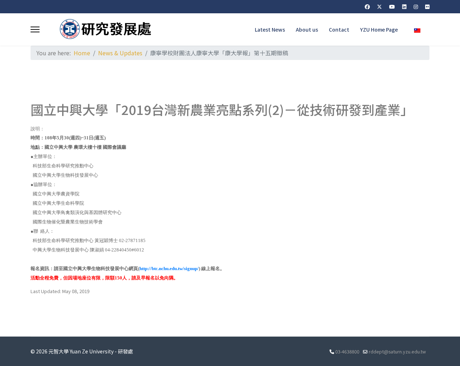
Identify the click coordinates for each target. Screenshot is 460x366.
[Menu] (35, 29)
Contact (339, 29)
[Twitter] (379, 6)
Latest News (270, 29)
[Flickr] (427, 6)
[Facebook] (367, 6)
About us (307, 29)
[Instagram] (416, 6)
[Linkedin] (404, 6)
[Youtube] (392, 6)
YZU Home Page (379, 29)
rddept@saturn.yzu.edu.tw (397, 351)
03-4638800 (347, 351)
